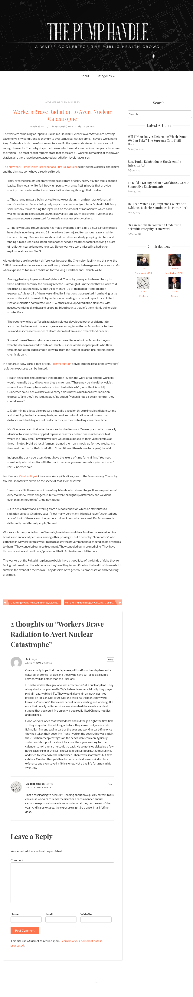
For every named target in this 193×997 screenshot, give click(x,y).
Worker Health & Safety (62, 102)
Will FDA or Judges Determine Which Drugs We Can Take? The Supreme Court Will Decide (157, 140)
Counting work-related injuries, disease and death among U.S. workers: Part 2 (36, 602)
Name (14, 914)
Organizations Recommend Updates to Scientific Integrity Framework (154, 227)
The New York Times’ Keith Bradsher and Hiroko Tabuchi (40, 166)
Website (86, 914)
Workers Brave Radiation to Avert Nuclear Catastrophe (62, 115)
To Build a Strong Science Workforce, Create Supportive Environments (158, 184)
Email (49, 914)
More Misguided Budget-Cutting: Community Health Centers (93, 602)
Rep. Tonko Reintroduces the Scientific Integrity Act (154, 163)
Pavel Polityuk (28, 476)
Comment (17, 860)
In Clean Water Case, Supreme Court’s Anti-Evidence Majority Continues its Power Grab (158, 206)
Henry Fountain (61, 363)
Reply (110, 659)
